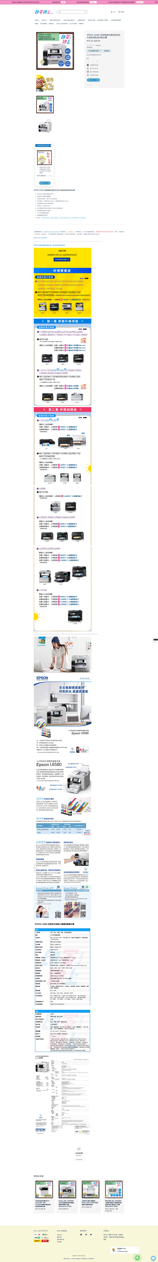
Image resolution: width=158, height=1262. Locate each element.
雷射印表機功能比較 (69, 20)
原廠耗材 (51, 23)
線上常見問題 (73, 23)
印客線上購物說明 (76, 1258)
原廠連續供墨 (81, 20)
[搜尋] (85, 11)
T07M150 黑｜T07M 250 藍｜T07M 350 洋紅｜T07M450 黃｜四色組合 (63, 218)
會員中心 (100, 2)
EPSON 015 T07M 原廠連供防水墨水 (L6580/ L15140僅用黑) (45, 170)
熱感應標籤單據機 (116, 20)
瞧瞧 (23, 2)
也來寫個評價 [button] (79, 1159)
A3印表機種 (43, 23)
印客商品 (43, 20)
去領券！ (53, 2)
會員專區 (59, 1242)
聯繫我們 (81, 23)
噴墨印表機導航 (42, 238)
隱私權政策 (91, 1258)
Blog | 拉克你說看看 (62, 23)
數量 (88, 58)
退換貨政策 (84, 1258)
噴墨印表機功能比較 (55, 20)
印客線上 (37, 20)
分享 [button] (90, 85)
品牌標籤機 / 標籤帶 (102, 20)
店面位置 (59, 1234)
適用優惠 (89, 47)
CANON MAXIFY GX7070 (51, 231)
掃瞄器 (36, 23)
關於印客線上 (67, 1258)
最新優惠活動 (60, 1239)
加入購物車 (93, 80)
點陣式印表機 (91, 20)
